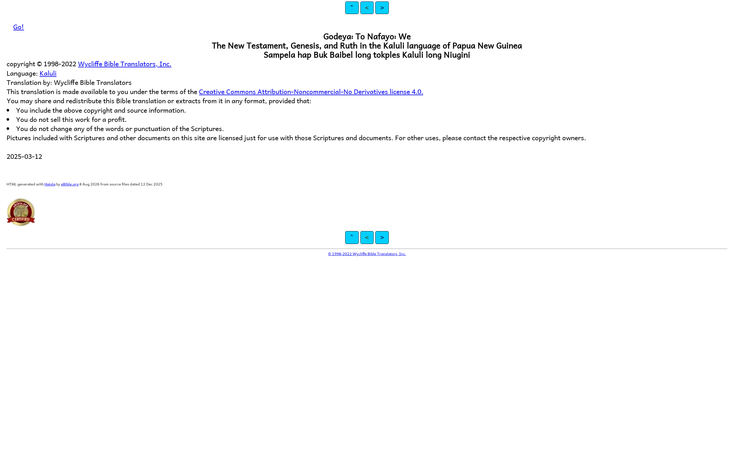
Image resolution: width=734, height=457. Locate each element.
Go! (18, 26)
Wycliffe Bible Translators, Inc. (124, 63)
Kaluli (48, 73)
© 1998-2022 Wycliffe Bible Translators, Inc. (367, 254)
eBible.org (70, 184)
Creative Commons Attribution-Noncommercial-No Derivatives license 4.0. (311, 91)
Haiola (49, 184)
